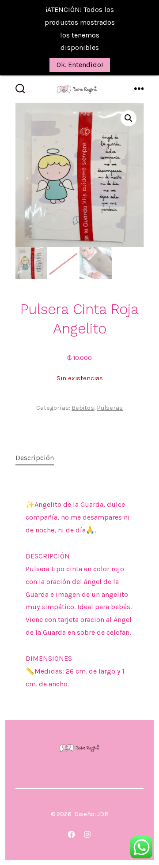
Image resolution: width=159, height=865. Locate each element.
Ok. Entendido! (80, 64)
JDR (102, 814)
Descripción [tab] (34, 457)
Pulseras (110, 408)
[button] (128, 118)
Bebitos (83, 408)
